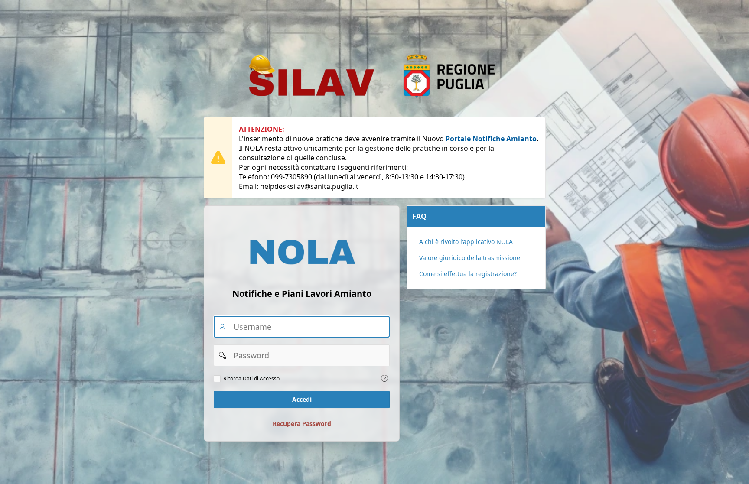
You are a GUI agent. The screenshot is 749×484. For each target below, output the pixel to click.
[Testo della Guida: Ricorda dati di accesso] (384, 378)
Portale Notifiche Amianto (491, 138)
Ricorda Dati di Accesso (251, 378)
